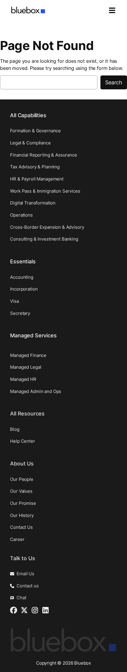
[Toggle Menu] (109, 10)
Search (113, 82)
